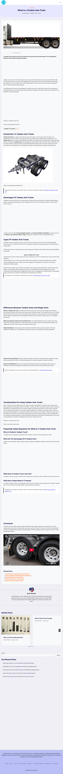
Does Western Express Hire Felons (14, 577)
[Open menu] (60, 2)
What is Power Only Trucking (43, 618)
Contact (15, 763)
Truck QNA (31, 7)
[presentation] (15, 625)
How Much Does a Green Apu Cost (41, 275)
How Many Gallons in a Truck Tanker (15, 579)
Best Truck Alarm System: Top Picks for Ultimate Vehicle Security (19, 673)
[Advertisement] (31, 340)
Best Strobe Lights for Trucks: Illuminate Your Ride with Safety (18, 663)
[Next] (60, 630)
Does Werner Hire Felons (46, 370)
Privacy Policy (22, 763)
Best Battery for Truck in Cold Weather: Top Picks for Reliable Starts (20, 666)
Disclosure (47, 763)
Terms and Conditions (38, 763)
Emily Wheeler (26, 13)
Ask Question (54, 763)
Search (3, 653)
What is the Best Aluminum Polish (14, 580)
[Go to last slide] (3, 630)
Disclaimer (29, 763)
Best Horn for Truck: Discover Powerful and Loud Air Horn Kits (18, 676)
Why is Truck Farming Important (13, 637)
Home (6, 763)
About (10, 763)
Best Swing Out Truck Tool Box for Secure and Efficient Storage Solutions (21, 669)
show (17, 128)
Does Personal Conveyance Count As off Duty (17, 574)
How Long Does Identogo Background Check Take (18, 575)
